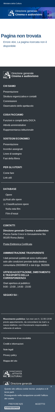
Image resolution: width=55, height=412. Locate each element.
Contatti (9, 225)
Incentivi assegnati (13, 149)
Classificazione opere (17, 204)
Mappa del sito (10, 361)
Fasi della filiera (11, 158)
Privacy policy (10, 355)
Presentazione (10, 92)
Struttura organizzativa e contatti (20, 96)
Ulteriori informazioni (12, 408)
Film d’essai (11, 213)
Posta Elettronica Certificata (17, 244)
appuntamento (16, 322)
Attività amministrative (14, 125)
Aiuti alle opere (14, 199)
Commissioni (10, 101)
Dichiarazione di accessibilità (17, 338)
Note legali (8, 349)
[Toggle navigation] (5, 12)
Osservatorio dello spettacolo (18, 106)
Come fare (8, 173)
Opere (8, 195)
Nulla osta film (12, 209)
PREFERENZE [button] (16, 404)
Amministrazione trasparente (23, 253)
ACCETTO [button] (40, 404)
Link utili (7, 177)
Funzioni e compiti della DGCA (19, 120)
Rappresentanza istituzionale (18, 130)
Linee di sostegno (12, 154)
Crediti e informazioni (13, 344)
